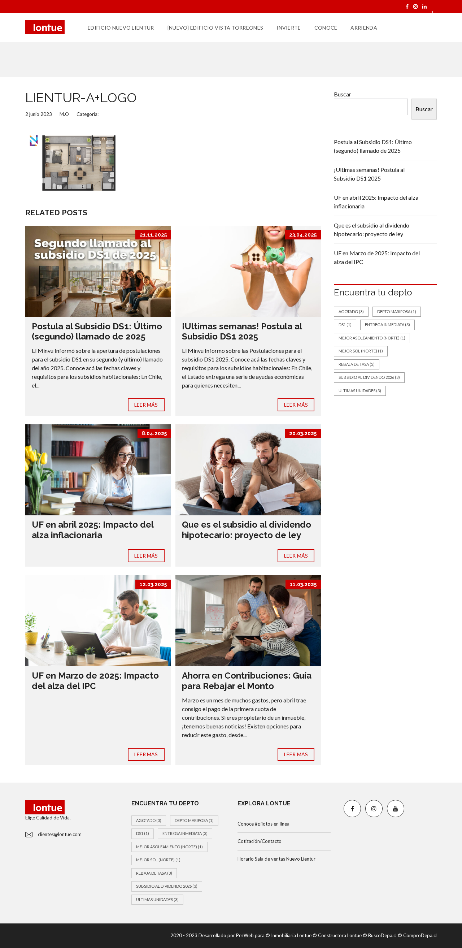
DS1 (345, 324)
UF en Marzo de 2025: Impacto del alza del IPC (95, 680)
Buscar (342, 94)
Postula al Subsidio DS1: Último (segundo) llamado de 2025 (97, 331)
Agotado (351, 311)
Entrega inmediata (387, 324)
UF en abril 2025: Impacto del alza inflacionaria (92, 529)
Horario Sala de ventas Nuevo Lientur (276, 859)
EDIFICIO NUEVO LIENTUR (121, 28)
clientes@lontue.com (60, 834)
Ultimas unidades (360, 390)
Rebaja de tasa (357, 364)
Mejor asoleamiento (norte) (372, 338)
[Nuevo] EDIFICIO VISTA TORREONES (215, 28)
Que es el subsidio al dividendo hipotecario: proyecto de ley (246, 529)
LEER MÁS (146, 405)
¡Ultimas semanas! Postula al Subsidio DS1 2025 (242, 331)
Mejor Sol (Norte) (361, 351)
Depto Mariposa (396, 311)
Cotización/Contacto (259, 841)
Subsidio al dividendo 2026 (369, 377)
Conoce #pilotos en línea (263, 824)
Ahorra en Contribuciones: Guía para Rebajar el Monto (246, 680)
